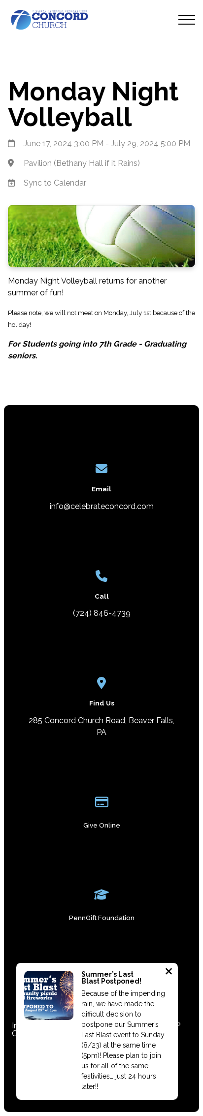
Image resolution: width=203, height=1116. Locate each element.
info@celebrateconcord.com (102, 506)
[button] (186, 19)
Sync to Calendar (55, 183)
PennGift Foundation (102, 918)
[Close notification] (168, 972)
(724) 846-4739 (102, 613)
